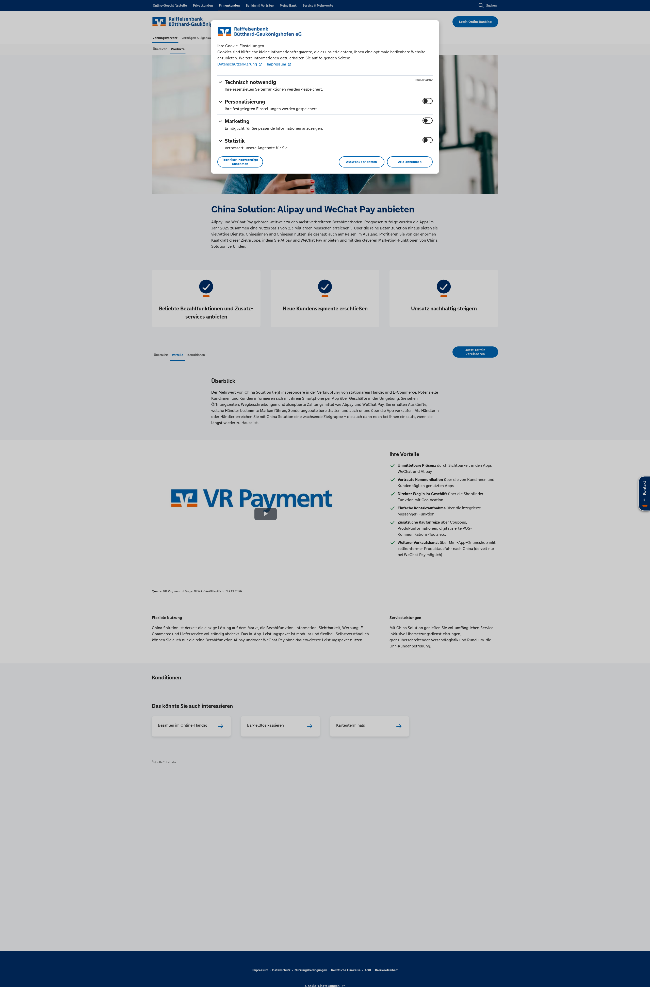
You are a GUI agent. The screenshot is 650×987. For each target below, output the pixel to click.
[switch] (427, 101)
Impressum (276, 64)
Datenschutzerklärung (237, 64)
